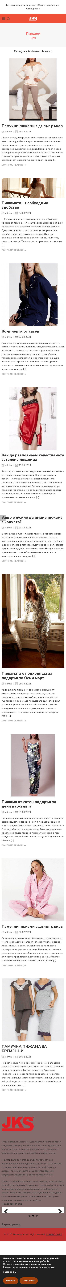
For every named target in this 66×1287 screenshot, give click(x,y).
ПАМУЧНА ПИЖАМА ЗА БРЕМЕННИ (24, 1048)
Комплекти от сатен (20, 331)
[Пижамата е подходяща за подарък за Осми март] (33, 621)
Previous (7, 1207)
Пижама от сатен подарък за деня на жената (29, 804)
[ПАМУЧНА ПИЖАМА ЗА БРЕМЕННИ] (33, 1009)
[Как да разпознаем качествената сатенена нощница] (33, 418)
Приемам (10, 1280)
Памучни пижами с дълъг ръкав (32, 126)
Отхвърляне (29, 1280)
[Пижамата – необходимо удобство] (33, 188)
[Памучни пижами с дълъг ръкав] (33, 89)
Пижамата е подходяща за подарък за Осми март (27, 675)
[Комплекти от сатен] (33, 294)
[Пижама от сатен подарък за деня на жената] (33, 765)
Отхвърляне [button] (33, 8)
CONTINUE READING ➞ (14, 165)
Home (33, 37)
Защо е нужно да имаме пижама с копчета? (32, 519)
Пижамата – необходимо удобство (25, 205)
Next (59, 1207)
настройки (9, 1271)
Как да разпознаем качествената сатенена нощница (33, 457)
